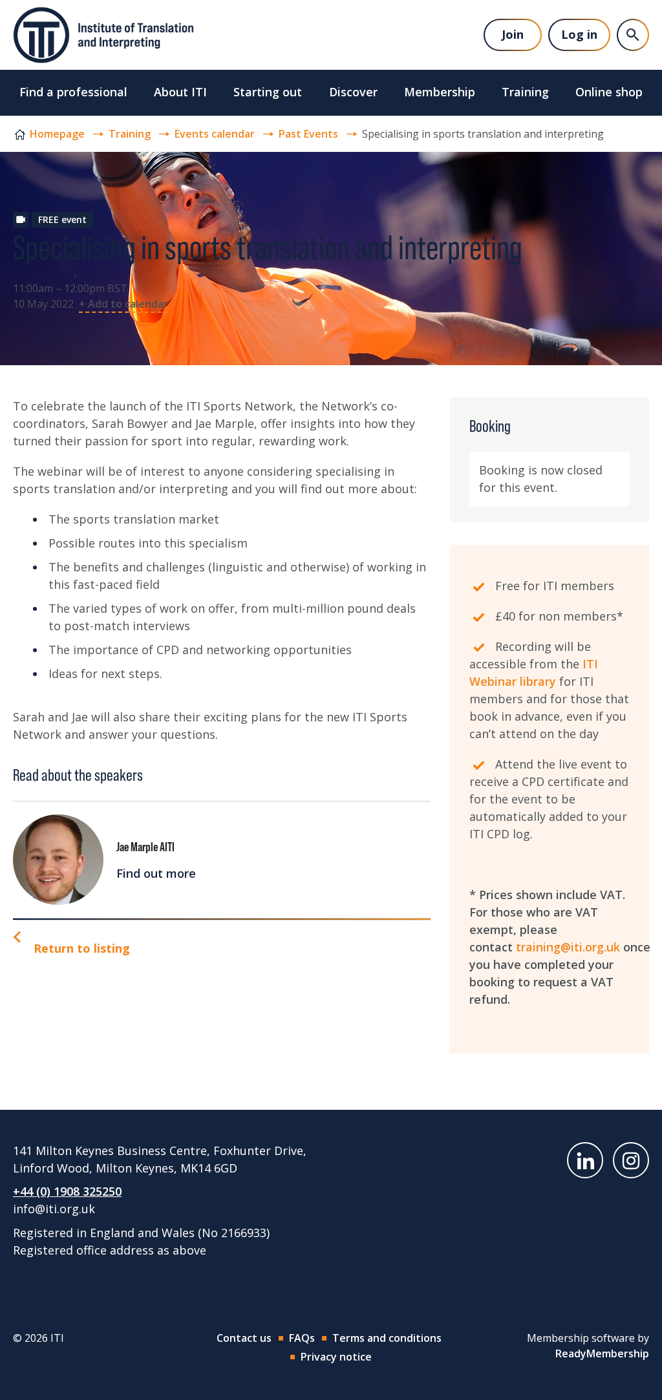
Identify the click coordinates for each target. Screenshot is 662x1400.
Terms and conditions (387, 1338)
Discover (353, 92)
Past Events (308, 134)
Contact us (244, 1338)
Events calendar (215, 134)
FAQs (302, 1338)
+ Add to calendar (123, 304)
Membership (439, 92)
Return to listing (82, 948)
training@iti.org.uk (568, 947)
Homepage (57, 134)
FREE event (62, 219)
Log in (579, 34)
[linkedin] (585, 1160)
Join (513, 34)
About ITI (180, 92)
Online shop (609, 92)
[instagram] (631, 1160)
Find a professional (73, 92)
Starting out (267, 92)
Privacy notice (336, 1357)
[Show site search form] (633, 35)
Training (525, 92)
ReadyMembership (602, 1353)
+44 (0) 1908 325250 (67, 1191)
